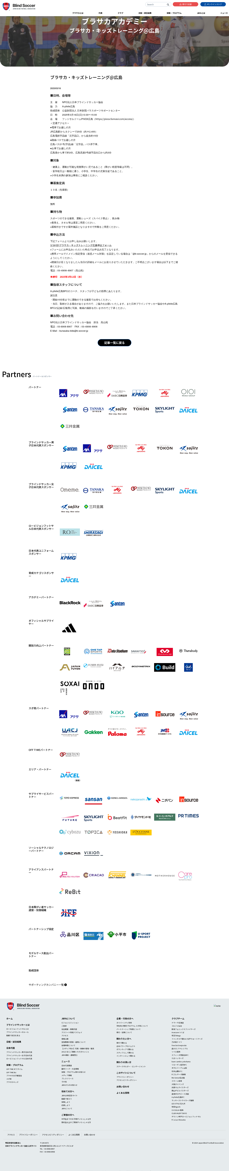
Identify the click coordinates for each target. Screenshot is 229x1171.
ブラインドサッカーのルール (17, 1042)
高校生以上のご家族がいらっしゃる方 (76, 1132)
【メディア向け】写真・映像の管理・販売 (77, 1059)
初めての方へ (67, 1101)
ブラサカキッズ (12, 1092)
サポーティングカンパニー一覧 (46, 995)
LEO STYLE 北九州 (178, 1114)
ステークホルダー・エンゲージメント (131, 1076)
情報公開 (64, 1049)
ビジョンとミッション (70, 1033)
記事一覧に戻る (114, 342)
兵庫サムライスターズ (180, 1097)
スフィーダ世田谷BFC (180, 1065)
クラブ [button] (120, 13)
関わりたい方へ (123, 1049)
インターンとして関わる (125, 1066)
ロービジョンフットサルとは (17, 1039)
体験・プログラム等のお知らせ (73, 1082)
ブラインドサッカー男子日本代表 (19, 1062)
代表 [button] (100, 13)
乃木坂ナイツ (177, 1052)
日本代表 (10, 1058)
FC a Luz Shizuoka (179, 1130)
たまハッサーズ (178, 1068)
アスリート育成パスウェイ (71, 1042)
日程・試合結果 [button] (144, 13)
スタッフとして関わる (125, 1063)
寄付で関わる (121, 1053)
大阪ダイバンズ (178, 1094)
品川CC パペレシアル (180, 1059)
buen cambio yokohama (181, 1072)
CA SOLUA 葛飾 (177, 1120)
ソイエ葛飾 (176, 1062)
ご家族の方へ (67, 1125)
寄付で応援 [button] (187, 4)
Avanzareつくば (178, 1042)
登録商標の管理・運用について (73, 1052)
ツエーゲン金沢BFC (179, 1075)
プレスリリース (67, 1089)
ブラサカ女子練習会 (14, 1086)
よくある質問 (122, 1103)
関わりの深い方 (123, 1072)
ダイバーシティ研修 (124, 1033)
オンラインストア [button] (214, 4)
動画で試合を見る (13, 1045)
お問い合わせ (122, 1096)
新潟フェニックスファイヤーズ (184, 1039)
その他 (64, 1092)
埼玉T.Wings (176, 1046)
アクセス (64, 1046)
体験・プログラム (14, 1075)
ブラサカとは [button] (77, 13)
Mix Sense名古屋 (178, 1088)
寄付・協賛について (124, 1042)
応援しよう (65, 1115)
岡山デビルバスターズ (180, 1101)
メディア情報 (66, 1085)
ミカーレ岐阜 (177, 1091)
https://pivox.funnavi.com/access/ (114, 119)
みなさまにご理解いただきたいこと (75, 1062)
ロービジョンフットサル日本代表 (19, 1069)
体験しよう (65, 1112)
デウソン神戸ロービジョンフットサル (186, 1127)
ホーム (9, 1028)
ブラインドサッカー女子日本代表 (19, 1065)
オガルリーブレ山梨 (179, 1078)
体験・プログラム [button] (174, 13)
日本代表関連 (66, 1076)
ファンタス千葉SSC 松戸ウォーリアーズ (187, 1049)
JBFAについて (68, 1028)
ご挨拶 (64, 1036)
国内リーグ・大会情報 (70, 1079)
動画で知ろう (66, 1109)
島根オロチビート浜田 (180, 1104)
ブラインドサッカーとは (18, 1035)
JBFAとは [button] (201, 13)
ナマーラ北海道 (178, 1033)
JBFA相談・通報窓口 (69, 1065)
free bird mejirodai (179, 1055)
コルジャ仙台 (177, 1036)
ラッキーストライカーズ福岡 (183, 1110)
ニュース (65, 1071)
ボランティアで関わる (125, 1059)
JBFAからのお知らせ (69, 1095)
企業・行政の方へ (124, 1028)
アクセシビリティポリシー (126, 1090)
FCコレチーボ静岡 (179, 1084)
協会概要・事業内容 (69, 1039)
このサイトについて (126, 1083)
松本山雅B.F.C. (177, 1081)
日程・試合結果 (13, 1052)
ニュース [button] (224, 13)
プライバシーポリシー (125, 1087)
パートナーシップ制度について (128, 1039)
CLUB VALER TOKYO (179, 1123)
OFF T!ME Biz (11, 1082)
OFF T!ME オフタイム (14, 1079)
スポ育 (9, 1089)
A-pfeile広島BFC (178, 1107)
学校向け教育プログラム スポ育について (132, 1036)
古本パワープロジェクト (125, 1056)
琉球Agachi (176, 1117)
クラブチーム (178, 1028)
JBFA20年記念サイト (69, 1106)
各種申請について (68, 1055)
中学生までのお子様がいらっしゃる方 (76, 1129)
